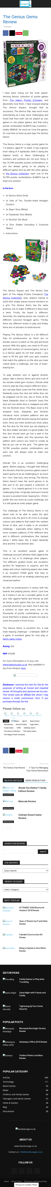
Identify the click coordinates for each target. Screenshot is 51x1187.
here (23, 668)
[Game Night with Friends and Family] (10, 996)
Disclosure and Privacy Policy (35, 1181)
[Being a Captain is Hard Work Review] (10, 952)
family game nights (12, 639)
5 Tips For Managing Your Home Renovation (37, 769)
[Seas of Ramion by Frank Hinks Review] (10, 925)
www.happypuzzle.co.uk (15, 664)
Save (20, 33)
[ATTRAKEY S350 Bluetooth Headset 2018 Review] (10, 911)
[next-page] (9, 828)
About (6, 1181)
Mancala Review (27, 801)
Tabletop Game (29, 728)
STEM (19, 728)
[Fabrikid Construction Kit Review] (10, 938)
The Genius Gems (29, 731)
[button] (4, 4)
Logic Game (34, 724)
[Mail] (22, 1171)
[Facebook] (5, 33)
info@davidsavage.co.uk (31, 1152)
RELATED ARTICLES (13, 780)
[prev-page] (4, 828)
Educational (8, 724)
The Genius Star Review (14, 767)
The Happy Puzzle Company (26, 100)
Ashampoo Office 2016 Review (33, 1042)
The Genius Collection (12, 731)
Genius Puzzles (21, 724)
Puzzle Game (9, 728)
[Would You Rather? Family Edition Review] (10, 791)
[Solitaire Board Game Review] (10, 818)
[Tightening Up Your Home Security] (10, 1010)
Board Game (35, 721)
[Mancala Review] (10, 804)
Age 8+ (24, 721)
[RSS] (29, 1171)
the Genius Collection (17, 173)
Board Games (8, 795)
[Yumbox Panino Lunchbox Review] (10, 1059)
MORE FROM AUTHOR (35, 780)
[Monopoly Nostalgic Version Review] (10, 1032)
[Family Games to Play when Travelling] (10, 983)
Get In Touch (16, 1181)
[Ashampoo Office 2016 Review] (10, 1045)
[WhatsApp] (25, 33)
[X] (12, 33)
